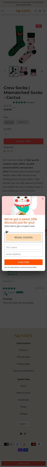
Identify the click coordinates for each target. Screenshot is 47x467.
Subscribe (23, 262)
